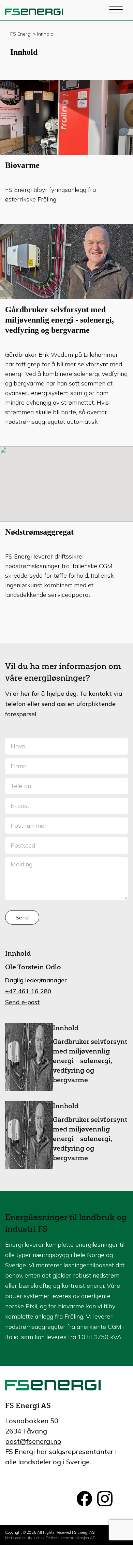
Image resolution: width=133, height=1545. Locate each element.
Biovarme (22, 165)
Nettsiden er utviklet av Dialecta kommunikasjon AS (50, 1537)
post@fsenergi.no (33, 1441)
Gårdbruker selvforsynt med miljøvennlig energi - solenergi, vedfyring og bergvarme (59, 320)
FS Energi (20, 34)
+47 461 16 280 (28, 991)
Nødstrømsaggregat (39, 531)
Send (22, 917)
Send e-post (22, 1002)
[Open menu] (116, 10)
